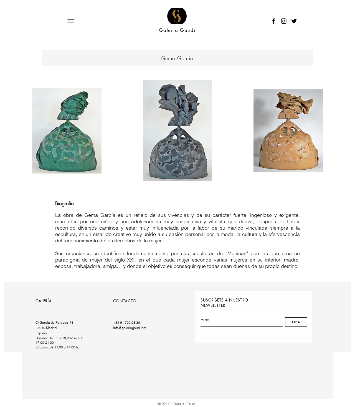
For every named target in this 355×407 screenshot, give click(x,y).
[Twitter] (294, 21)
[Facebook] (273, 21)
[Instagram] (283, 21)
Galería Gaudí (177, 30)
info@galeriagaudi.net (129, 328)
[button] (70, 21)
